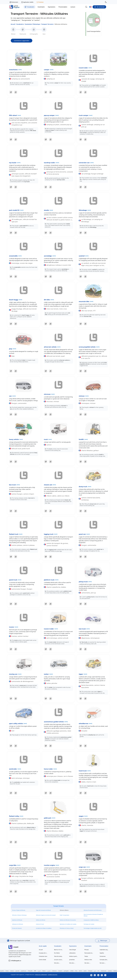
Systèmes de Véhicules (17, 920)
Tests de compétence (58, 956)
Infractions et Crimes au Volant (66, 928)
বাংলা (98, 971)
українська (23, 971)
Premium (41, 2)
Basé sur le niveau (58, 949)
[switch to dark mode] (105, 2)
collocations (72, 953)
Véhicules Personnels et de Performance (93, 910)
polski (85, 971)
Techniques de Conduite (89, 924)
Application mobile (28, 2)
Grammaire (87, 946)
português (66, 971)
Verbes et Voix (88, 959)
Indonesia (54, 971)
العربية (39, 971)
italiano (12, 971)
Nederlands (103, 971)
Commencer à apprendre (21, 40)
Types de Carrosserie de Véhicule (43, 910)
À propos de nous (43, 953)
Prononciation (104, 946)
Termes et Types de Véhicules (18, 910)
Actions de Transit (40, 924)
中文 (76, 971)
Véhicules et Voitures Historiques (19, 915)
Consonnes (103, 956)
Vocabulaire (20, 24)
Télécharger (103, 940)
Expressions (73, 946)
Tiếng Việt (30, 971)
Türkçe (7, 971)
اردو (95, 971)
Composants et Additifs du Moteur (91, 920)
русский (17, 971)
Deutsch (60, 971)
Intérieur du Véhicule (40, 920)
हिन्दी (35, 971)
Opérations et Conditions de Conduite (68, 924)
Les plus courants (58, 959)
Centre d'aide (42, 959)
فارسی (48, 971)
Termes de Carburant (17, 928)
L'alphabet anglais (104, 949)
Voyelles (102, 953)
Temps (86, 956)
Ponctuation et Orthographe (88, 953)
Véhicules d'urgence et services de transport (46, 915)
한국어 (80, 971)
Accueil (13, 24)
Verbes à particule (73, 956)
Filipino (43, 971)
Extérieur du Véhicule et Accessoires (68, 920)
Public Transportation (64, 915)
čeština (115, 971)
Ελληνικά (90, 971)
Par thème (57, 953)
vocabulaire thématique (32, 24)
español (2, 971)
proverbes (72, 959)
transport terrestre (47, 24)
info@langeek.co (16, 960)
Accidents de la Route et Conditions (43, 928)
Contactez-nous (43, 956)
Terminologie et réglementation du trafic (93, 928)
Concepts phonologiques (104, 959)
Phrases (86, 949)
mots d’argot (72, 949)
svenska (110, 971)
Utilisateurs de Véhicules (17, 924)
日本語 (71, 971)
